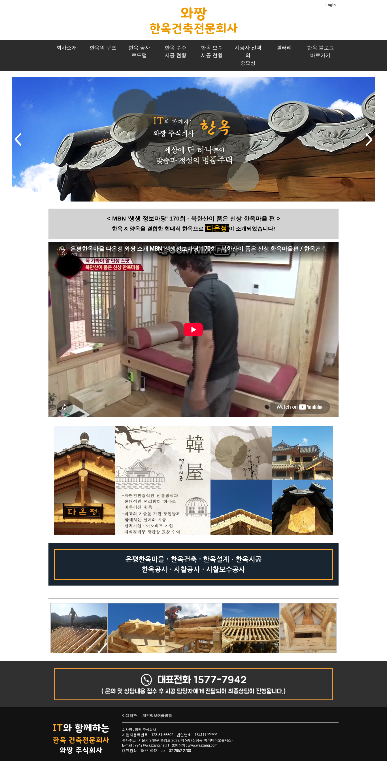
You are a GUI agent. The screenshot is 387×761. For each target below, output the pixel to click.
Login (331, 5)
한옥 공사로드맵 (139, 51)
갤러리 (284, 47)
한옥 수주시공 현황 (175, 51)
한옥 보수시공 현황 (212, 51)
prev (18, 139)
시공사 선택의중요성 (248, 55)
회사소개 (66, 47)
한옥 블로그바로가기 (320, 51)
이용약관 (129, 715)
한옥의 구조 (103, 47)
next (369, 139)
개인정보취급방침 (157, 715)
